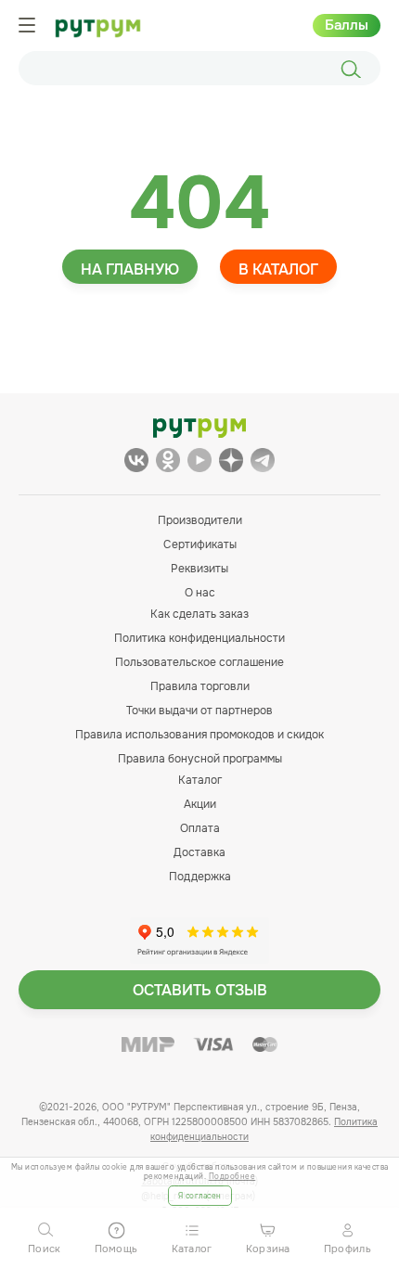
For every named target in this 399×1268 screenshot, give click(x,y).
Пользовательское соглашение (199, 662)
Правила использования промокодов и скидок (199, 734)
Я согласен (200, 1195)
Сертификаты (200, 544)
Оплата (200, 828)
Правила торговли (200, 686)
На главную (130, 269)
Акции (200, 804)
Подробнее (232, 1176)
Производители (200, 520)
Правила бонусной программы (200, 758)
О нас (200, 592)
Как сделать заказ (199, 614)
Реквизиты (199, 568)
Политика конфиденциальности (199, 638)
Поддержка (200, 876)
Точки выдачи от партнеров (199, 710)
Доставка (199, 852)
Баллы (346, 25)
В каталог (278, 269)
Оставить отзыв (200, 990)
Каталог (200, 780)
